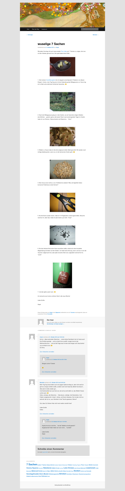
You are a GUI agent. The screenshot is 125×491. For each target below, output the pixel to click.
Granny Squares (32, 468)
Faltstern (70, 465)
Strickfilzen (69, 474)
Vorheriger (29, 34)
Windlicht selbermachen (32, 476)
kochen (61, 468)
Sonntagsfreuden (32, 474)
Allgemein (57, 312)
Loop (96, 468)
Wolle (39, 476)
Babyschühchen (51, 465)
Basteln (60, 465)
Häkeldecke (47, 468)
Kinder (58, 468)
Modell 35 (45, 471)
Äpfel (48, 476)
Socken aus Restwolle (86, 471)
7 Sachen (72, 312)
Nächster (96, 34)
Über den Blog (35, 29)
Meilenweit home (37, 471)
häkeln (54, 468)
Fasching (75, 465)
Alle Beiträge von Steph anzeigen (55, 324)
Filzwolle (86, 465)
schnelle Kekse (62, 471)
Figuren (79, 465)
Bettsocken (64, 465)
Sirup (72, 471)
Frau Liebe (64, 51)
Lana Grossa (69, 468)
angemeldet (45, 452)
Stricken (62, 473)
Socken (77, 470)
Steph (57, 47)
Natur (48, 471)
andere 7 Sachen (42, 465)
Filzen (82, 465)
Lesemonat (90, 468)
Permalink (49, 314)
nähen (52, 471)
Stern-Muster (44, 474)
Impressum (44, 29)
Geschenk (95, 465)
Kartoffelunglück (50, 80)
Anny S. (42, 337)
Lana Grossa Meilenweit (80, 468)
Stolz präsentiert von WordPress (62, 485)
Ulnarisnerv (75, 474)
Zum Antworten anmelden (47, 352)
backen (56, 465)
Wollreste (44, 476)
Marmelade (28, 471)
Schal (56, 471)
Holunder (41, 468)
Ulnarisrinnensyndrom (85, 474)
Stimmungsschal (54, 474)
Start (28, 29)
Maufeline (42, 382)
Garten (91, 465)
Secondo (68, 471)
